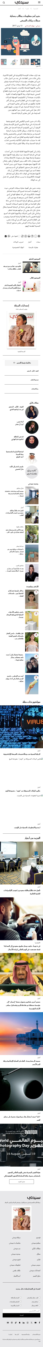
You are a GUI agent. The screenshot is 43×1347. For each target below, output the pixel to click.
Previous (37, 41)
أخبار (29, 242)
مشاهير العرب (19, 565)
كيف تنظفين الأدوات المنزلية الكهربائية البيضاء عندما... (14, 615)
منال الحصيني (19, 469)
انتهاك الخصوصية (18, 247)
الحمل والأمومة (15, 1305)
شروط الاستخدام (36, 1334)
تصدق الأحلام (34, 380)
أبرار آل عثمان (19, 424)
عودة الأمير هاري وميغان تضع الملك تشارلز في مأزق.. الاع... (14, 531)
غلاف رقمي (16, 1271)
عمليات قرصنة (33, 247)
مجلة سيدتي (16, 1238)
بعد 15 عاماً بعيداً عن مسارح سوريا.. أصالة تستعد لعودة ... (14, 569)
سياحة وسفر (19, 546)
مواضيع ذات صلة (31, 702)
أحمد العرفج (19, 457)
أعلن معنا (17, 1334)
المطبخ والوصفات (14, 1302)
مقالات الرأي (34, 403)
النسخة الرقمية (21, 351)
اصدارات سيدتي (34, 1271)
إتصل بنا (10, 1334)
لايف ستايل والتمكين (32, 1298)
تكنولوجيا (37, 943)
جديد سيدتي (33, 483)
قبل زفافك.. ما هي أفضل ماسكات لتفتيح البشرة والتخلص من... (14, 636)
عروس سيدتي (35, 1265)
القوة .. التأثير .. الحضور (32, 371)
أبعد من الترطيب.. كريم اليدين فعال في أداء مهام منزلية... (14, 679)
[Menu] (39, 2)
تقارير (38, 1260)
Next (5, 41)
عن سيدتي (16, 1249)
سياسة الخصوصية (26, 1334)
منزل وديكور (20, 488)
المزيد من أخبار (32, 838)
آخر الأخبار (17, 1276)
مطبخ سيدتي (35, 1243)
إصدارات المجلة (21, 306)
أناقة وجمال (35, 1305)
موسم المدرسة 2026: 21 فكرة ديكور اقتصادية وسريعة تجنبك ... (14, 493)
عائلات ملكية (19, 527)
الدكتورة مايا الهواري (17, 439)
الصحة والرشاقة (15, 1298)
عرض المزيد (21, 1181)
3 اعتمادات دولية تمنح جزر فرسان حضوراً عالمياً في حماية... (15, 551)
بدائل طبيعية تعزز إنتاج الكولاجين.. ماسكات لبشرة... (15, 593)
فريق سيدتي (16, 1260)
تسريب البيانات (18, 242)
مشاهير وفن (35, 1302)
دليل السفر (36, 1276)
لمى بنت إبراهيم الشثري (16, 409)
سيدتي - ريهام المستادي (32, 25)
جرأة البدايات (34, 389)
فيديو (38, 1238)
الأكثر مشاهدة (32, 586)
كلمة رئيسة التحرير (24, 362)
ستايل (38, 1254)
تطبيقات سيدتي (15, 1265)
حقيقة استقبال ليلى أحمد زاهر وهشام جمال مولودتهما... (14, 657)
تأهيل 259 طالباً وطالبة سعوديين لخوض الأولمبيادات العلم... (14, 513)
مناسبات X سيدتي (14, 1243)
